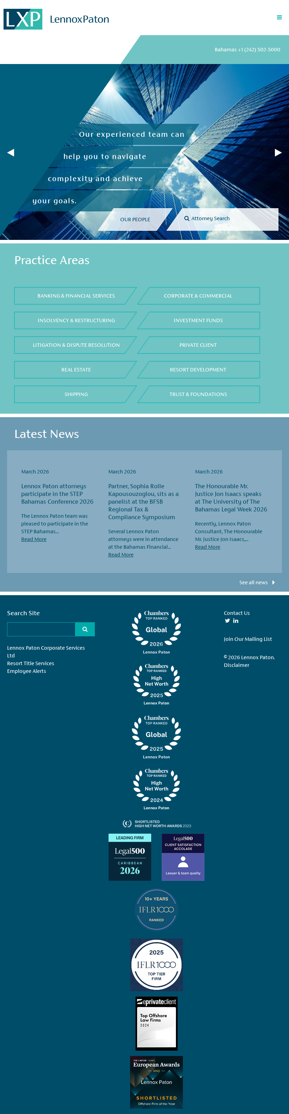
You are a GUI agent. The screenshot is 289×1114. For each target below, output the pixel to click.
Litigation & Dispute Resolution (76, 345)
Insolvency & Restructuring (76, 320)
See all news (254, 582)
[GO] (270, 216)
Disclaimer (236, 665)
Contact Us (237, 613)
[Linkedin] (235, 621)
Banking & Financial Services (76, 296)
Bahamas (247, 49)
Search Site (23, 613)
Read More (34, 539)
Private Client (198, 345)
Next (278, 152)
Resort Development (198, 370)
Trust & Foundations (198, 394)
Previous (10, 152)
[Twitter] (227, 621)
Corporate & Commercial (198, 296)
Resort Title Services (30, 663)
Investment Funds (198, 320)
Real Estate (76, 370)
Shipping (76, 394)
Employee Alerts (26, 671)
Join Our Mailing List (248, 639)
